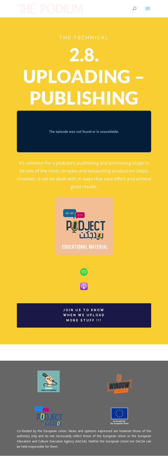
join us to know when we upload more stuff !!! (84, 315)
